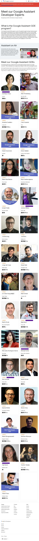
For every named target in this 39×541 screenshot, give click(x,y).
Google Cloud (28, 514)
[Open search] (26, 1)
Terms (2, 536)
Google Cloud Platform (4, 528)
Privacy (5, 536)
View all (27, 517)
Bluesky (15, 507)
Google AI (2, 530)
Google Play (28, 515)
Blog (14, 506)
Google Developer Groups (5, 507)
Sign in (36, 1)
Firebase (27, 509)
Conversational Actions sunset (7, 5)
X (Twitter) (15, 512)
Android (27, 506)
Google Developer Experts (5, 509)
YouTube (15, 514)
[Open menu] (2, 1)
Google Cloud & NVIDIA (4, 512)
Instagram (15, 509)
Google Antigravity (29, 512)
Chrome (27, 507)
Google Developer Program (5, 506)
